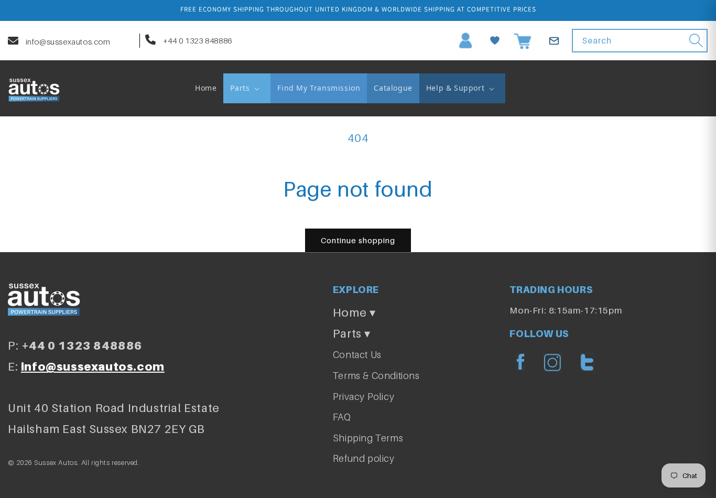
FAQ (342, 417)
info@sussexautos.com (67, 41)
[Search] (696, 40)
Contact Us (357, 354)
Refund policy (364, 458)
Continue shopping (358, 240)
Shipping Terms (368, 437)
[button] (247, 88)
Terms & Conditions (376, 375)
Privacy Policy (363, 396)
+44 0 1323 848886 (196, 40)
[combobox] (640, 40)
